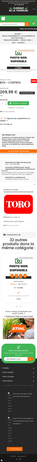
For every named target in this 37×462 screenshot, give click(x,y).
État (5, 225)
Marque (3, 80)
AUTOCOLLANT (18, 281)
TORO (8, 80)
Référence (7, 217)
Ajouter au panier (18, 103)
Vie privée (25, 385)
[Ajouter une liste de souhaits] (16, 276)
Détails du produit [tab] (10, 190)
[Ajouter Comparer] (21, 276)
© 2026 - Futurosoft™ (18, 456)
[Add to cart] (12, 276)
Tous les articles (15, 449)
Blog (34, 9)
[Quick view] (25, 276)
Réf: (1, 124)
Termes (31, 385)
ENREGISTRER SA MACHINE (19, 316)
